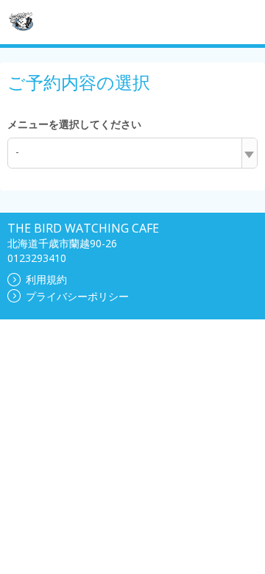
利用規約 (46, 279)
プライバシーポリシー (77, 296)
